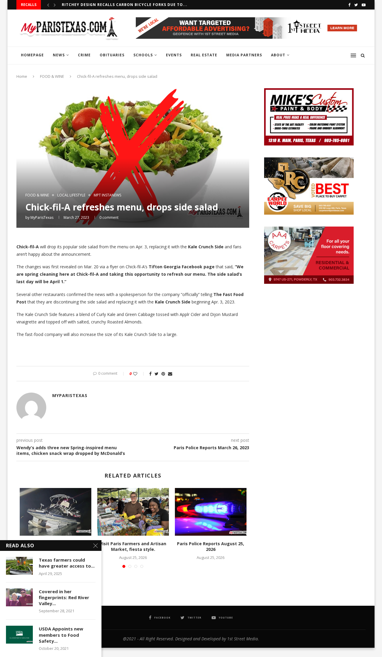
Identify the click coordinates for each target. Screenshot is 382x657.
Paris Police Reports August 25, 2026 (210, 546)
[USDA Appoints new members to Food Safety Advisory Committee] (19, 635)
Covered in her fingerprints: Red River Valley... (64, 597)
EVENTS (174, 55)
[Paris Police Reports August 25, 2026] (211, 512)
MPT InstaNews (107, 195)
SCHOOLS (143, 55)
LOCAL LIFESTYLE (71, 195)
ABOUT (278, 55)
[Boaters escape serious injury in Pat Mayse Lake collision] (55, 512)
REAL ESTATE (204, 55)
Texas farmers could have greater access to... (67, 563)
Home (21, 76)
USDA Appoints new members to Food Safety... (61, 635)
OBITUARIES (112, 55)
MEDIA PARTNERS (244, 55)
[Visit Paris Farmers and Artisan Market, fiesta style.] (133, 512)
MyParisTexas (41, 217)
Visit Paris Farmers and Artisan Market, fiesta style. (133, 546)
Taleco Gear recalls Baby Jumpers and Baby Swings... (123, 5)
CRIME (84, 55)
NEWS (59, 55)
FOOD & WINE (52, 76)
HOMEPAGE (32, 55)
